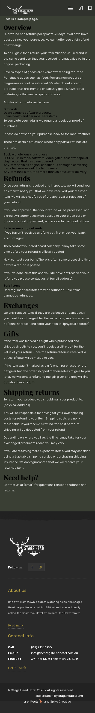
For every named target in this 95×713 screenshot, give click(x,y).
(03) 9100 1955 (41, 647)
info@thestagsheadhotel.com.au (54, 653)
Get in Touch (17, 668)
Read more (16, 625)
